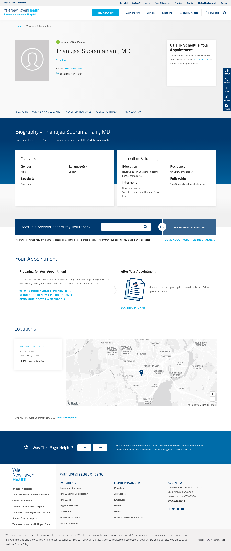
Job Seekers (120, 493)
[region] (141, 372)
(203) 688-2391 (73, 68)
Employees (119, 499)
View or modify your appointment (44, 291)
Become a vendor (69, 523)
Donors (117, 505)
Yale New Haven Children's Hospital (30, 494)
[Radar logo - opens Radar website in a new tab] (73, 403)
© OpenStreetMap (206, 404)
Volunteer (178, 3)
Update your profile (98, 140)
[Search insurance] (147, 227)
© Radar (192, 404)
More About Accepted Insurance (188, 239)
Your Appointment (107, 111)
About (148, 3)
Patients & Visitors (188, 12)
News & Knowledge (162, 3)
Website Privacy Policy (17, 544)
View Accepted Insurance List (189, 226)
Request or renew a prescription (44, 295)
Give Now (190, 3)
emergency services (70, 487)
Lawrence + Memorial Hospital (28, 506)
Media (117, 511)
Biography (21, 111)
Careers (224, 3)
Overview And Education (47, 111)
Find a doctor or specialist (74, 493)
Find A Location (132, 111)
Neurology (61, 60)
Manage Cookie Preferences (128, 517)
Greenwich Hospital (22, 500)
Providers (119, 487)
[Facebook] (169, 509)
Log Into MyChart (134, 307)
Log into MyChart (69, 505)
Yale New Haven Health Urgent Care (31, 524)
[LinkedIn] (178, 509)
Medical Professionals (207, 3)
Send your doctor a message (40, 299)
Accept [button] (200, 539)
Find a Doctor (105, 12)
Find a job (65, 499)
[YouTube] (182, 509)
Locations (167, 12)
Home (18, 26)
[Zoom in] (212, 394)
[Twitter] (173, 509)
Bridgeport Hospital (22, 488)
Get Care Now (133, 12)
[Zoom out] (212, 398)
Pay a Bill (124, 3)
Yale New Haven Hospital (32, 346)
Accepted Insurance (78, 111)
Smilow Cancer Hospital (24, 518)
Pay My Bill (66, 511)
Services (151, 12)
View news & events (70, 517)
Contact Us (136, 3)
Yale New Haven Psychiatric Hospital (31, 512)
